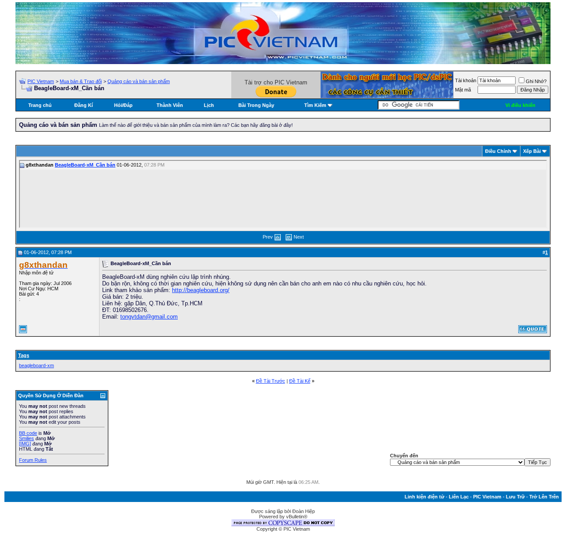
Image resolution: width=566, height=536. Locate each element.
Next (299, 236)
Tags (23, 355)
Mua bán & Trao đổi (81, 81)
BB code (28, 433)
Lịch (209, 105)
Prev (268, 236)
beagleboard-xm (36, 365)
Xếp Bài (532, 151)
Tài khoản (465, 80)
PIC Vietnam (40, 81)
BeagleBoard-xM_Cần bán (85, 164)
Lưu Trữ (515, 496)
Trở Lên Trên (544, 496)
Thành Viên (170, 105)
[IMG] (25, 443)
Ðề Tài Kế (299, 381)
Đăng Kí (83, 105)
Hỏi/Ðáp (123, 105)
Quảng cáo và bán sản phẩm (138, 81)
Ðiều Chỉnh (498, 151)
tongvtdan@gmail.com (149, 316)
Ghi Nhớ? (536, 81)
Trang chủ (40, 105)
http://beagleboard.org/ (200, 290)
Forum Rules (33, 460)
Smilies (26, 438)
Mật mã (463, 89)
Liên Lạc (459, 496)
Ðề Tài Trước (270, 381)
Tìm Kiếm (315, 105)
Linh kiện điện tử (424, 496)
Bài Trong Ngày (256, 105)
